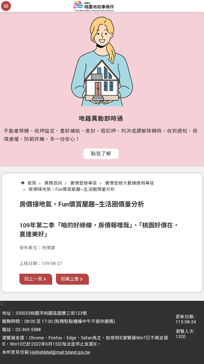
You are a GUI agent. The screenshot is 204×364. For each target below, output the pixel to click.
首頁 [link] (31, 183)
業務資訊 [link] (53, 183)
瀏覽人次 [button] (185, 331)
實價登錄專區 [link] (83, 183)
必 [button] (6, 6)
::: (1, 156)
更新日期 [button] (185, 316)
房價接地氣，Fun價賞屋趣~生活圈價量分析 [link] (72, 189)
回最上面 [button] (70, 278)
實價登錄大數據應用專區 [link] (129, 183)
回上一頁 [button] (33, 278)
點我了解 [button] (101, 153)
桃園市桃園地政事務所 (102, 6)
